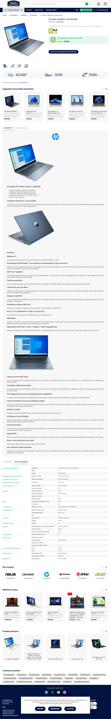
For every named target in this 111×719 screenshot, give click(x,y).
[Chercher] (86, 4)
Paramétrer (54, 709)
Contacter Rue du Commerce (10, 715)
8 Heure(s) (60, 556)
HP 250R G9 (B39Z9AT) (10, 111)
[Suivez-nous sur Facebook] (46, 692)
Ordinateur (24, 15)
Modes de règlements (9, 712)
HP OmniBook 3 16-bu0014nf (31, 112)
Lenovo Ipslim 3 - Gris (77, 659)
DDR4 (59, 498)
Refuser (40, 709)
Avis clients (6, 703)
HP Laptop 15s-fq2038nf (12, 659)
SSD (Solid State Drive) (63, 518)
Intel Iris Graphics (62, 485)
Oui (59, 515)
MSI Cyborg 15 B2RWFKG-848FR (11, 613)
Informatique (13, 15)
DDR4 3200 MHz (62, 493)
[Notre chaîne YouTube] (58, 692)
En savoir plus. (68, 703)
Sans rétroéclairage (63, 526)
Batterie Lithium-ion (63, 553)
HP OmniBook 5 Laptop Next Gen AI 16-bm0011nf (99, 112)
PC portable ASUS (10, 578)
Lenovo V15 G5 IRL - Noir (55, 659)
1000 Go (60, 520)
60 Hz (59, 501)
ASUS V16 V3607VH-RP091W (53, 613)
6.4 (58, 534)
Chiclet (59, 531)
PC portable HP (46, 578)
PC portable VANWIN (65, 578)
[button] (56, 22)
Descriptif (8, 462)
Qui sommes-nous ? (8, 702)
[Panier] (105, 4)
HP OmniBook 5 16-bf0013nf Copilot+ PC (53, 112)
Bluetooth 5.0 (61, 512)
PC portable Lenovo (28, 578)
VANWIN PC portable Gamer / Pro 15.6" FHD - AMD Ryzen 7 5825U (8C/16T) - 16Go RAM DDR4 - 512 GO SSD (77, 615)
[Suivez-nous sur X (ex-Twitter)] (52, 692)
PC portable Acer (101, 578)
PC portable (33, 15)
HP (58, 470)
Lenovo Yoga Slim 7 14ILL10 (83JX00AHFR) (34, 613)
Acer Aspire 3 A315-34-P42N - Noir (99, 658)
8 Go (59, 488)
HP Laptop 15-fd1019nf (75, 111)
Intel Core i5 (61, 482)
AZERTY (60, 529)
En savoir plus (24, 82)
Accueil (5, 15)
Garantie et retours (8, 713)
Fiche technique (21, 128)
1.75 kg (60, 550)
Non (59, 504)
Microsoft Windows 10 (63, 479)
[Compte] (98, 4)
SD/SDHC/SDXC (62, 540)
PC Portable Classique (63, 476)
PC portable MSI (82, 578)
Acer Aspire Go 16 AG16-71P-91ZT (98, 613)
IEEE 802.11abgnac (62, 510)
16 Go (59, 491)
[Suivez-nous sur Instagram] (64, 692)
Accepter (70, 709)
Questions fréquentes (9, 710)
